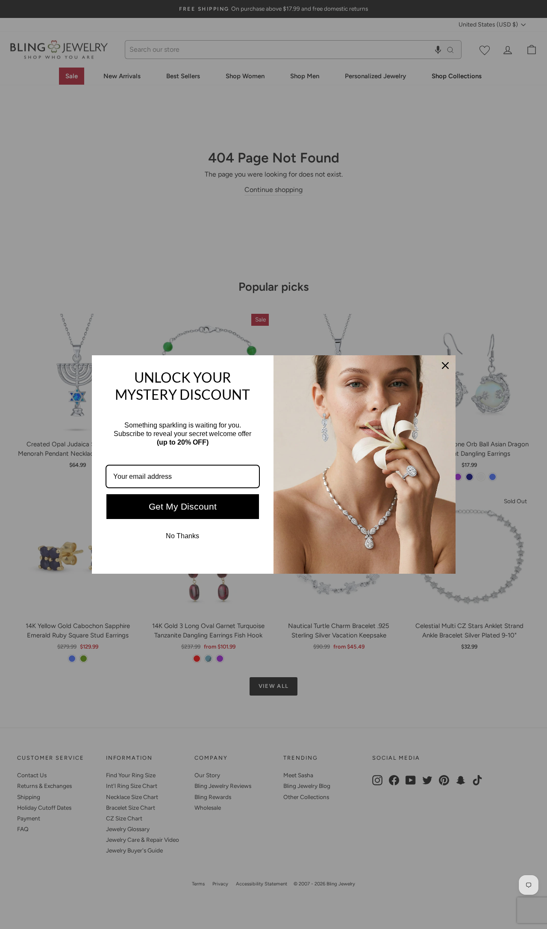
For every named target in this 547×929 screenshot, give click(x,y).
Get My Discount (183, 506)
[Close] (445, 365)
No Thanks (182, 536)
